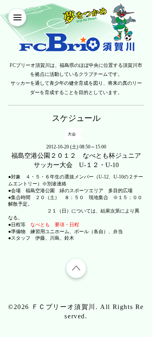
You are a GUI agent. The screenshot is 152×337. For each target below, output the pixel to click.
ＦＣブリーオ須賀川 (64, 306)
